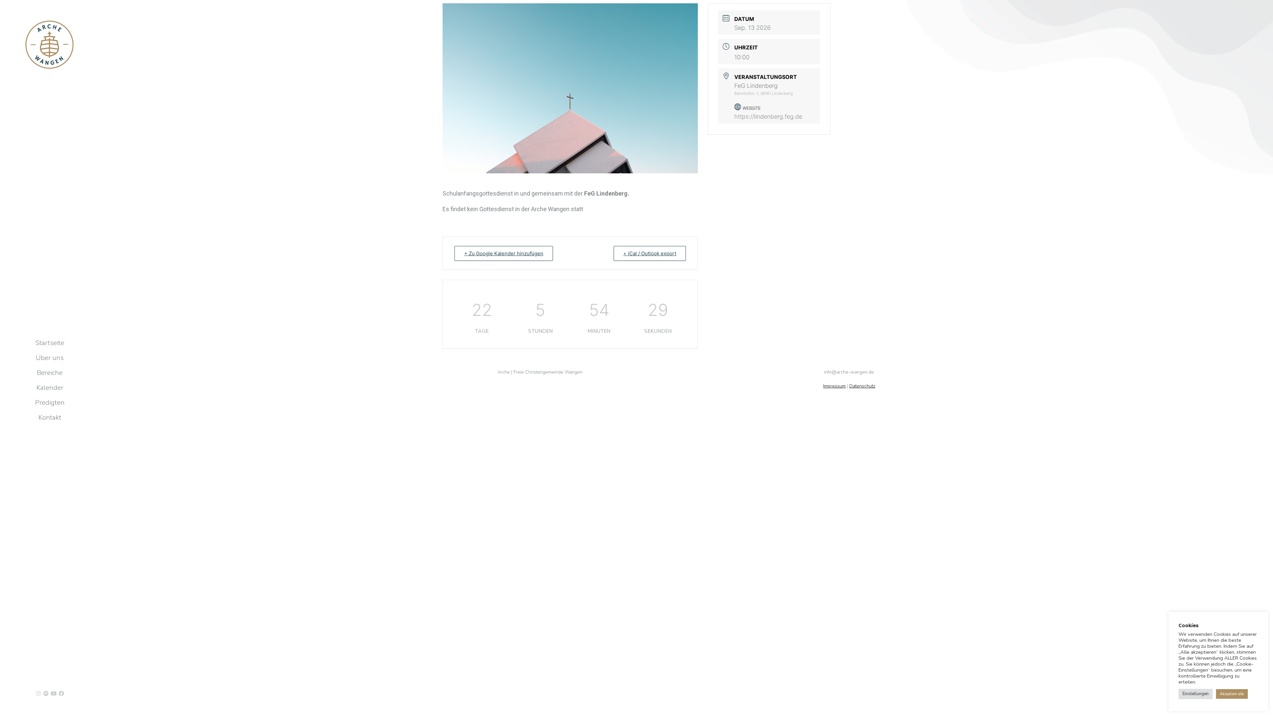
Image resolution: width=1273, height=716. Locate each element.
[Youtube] (53, 693)
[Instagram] (38, 693)
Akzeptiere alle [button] (1232, 693)
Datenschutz (862, 386)
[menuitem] (50, 343)
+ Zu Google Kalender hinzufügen (503, 253)
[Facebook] (61, 693)
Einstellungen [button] (1195, 694)
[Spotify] (46, 693)
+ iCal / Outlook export (649, 253)
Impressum (834, 386)
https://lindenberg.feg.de (768, 116)
